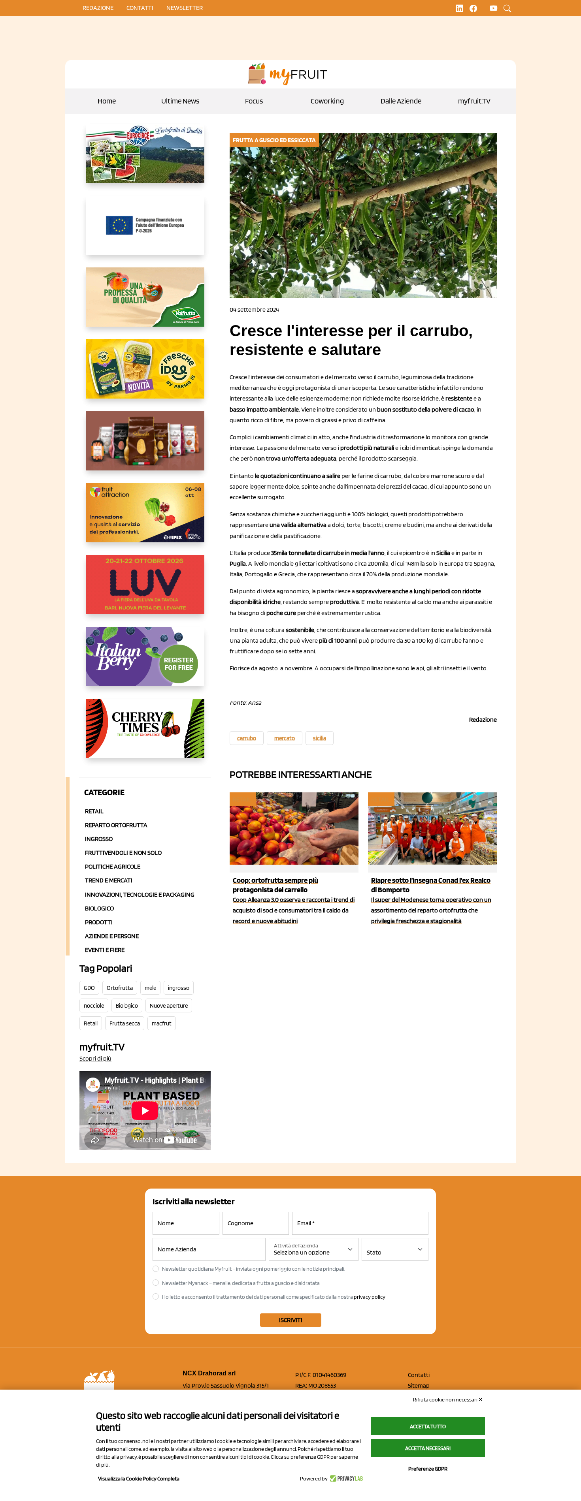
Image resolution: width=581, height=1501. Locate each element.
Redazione (98, 7)
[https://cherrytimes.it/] (145, 735)
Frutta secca (124, 1023)
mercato (284, 738)
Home (107, 100)
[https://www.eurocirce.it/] (145, 160)
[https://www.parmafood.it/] (145, 375)
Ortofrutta (120, 987)
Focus (254, 100)
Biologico (99, 908)
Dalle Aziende (401, 100)
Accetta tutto (428, 1426)
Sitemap (419, 1385)
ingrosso (178, 987)
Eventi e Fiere (104, 950)
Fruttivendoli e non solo (123, 852)
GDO (89, 987)
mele (150, 987)
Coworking (327, 100)
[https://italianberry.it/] (145, 663)
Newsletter (184, 7)
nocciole (94, 1005)
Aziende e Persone (112, 936)
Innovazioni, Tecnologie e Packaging (139, 894)
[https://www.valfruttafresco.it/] (145, 303)
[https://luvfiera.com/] (145, 591)
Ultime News (180, 100)
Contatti (419, 1375)
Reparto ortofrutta (116, 825)
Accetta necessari (428, 1448)
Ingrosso (99, 839)
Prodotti (99, 922)
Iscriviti (290, 1320)
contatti (139, 7)
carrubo (246, 738)
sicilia (319, 738)
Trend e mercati (108, 880)
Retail (94, 811)
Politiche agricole (112, 866)
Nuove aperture (169, 1005)
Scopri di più (95, 1058)
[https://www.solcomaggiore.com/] (145, 231)
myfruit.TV (474, 100)
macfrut (162, 1023)
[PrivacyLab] (345, 1478)
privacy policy (369, 1297)
